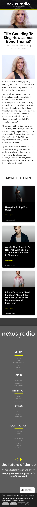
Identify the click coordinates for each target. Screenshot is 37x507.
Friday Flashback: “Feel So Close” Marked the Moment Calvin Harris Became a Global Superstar (17, 297)
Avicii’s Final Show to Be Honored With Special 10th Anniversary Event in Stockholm (17, 251)
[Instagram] (16, 459)
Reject (13, 504)
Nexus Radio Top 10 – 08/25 (16, 208)
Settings (22, 504)
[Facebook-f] (20, 459)
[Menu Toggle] (2, 5)
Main (24, 48)
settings (21, 500)
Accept (5, 504)
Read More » (9, 215)
